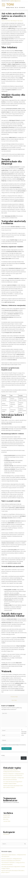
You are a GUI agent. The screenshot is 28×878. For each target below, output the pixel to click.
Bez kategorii (6, 834)
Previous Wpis (14, 696)
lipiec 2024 (5, 819)
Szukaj (2, 755)
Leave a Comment (5, 20)
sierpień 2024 (6, 817)
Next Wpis (14, 700)
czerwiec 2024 (6, 821)
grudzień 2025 (6, 815)
